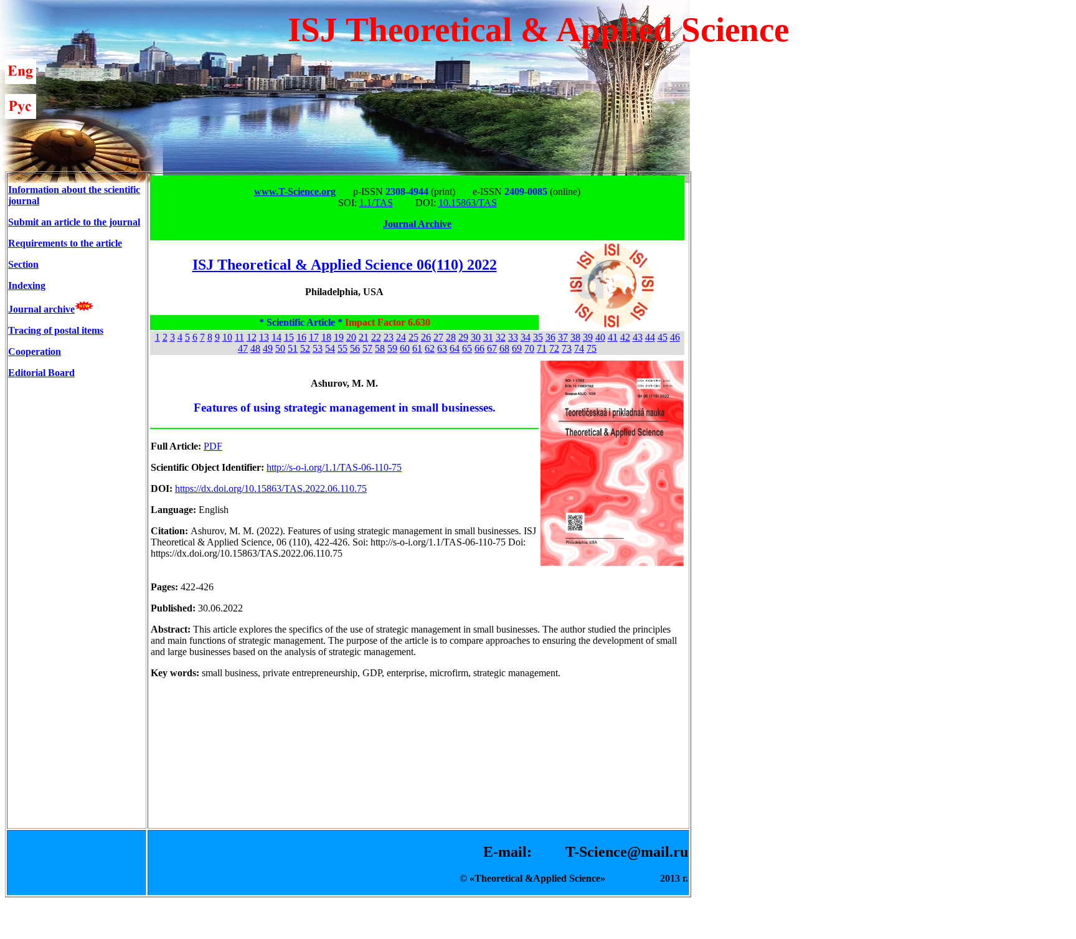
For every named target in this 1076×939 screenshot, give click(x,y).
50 (280, 348)
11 (239, 337)
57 (367, 348)
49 (268, 348)
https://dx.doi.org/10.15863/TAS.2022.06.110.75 (271, 488)
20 (351, 337)
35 (538, 337)
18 (326, 337)
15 (289, 337)
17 (314, 337)
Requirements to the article (65, 243)
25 (413, 337)
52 (305, 348)
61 (417, 348)
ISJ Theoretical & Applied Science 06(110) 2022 (344, 265)
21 (364, 337)
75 (592, 348)
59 (392, 348)
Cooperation (34, 351)
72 (554, 348)
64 (455, 348)
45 (663, 337)
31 (488, 337)
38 (575, 337)
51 (293, 348)
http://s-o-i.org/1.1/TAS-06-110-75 (334, 467)
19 (339, 337)
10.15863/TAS (467, 202)
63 (442, 348)
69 (517, 348)
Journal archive (41, 309)
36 (550, 337)
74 (579, 348)
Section (23, 264)
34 (526, 337)
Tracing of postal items (55, 330)
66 (479, 348)
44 (650, 337)
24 (401, 337)
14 (276, 337)
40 (600, 337)
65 (467, 348)
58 (380, 348)
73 (567, 348)
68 (504, 348)
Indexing (26, 285)
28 (451, 337)
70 (529, 348)
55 (342, 348)
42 (625, 337)
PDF (213, 446)
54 (330, 348)
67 (492, 348)
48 (255, 348)
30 (476, 337)
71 (542, 348)
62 (430, 348)
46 (675, 337)
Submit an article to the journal (74, 222)
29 (463, 337)
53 (318, 348)
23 (389, 337)
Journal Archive (417, 224)
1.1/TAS (376, 202)
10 (227, 337)
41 (613, 337)
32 (501, 337)
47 (243, 348)
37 (563, 337)
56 (355, 348)
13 (264, 337)
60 (405, 348)
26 (426, 337)
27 (438, 337)
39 (588, 337)
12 (252, 337)
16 (301, 337)
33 (513, 337)
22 (376, 337)
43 (638, 337)
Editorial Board (41, 372)
